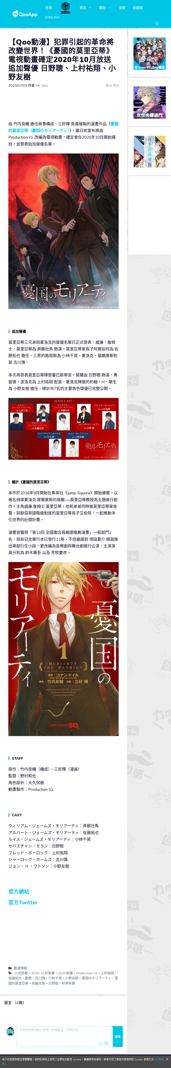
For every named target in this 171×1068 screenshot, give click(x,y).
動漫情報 (20, 968)
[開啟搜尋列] (157, 23)
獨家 (102, 8)
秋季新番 (68, 983)
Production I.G (86, 973)
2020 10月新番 (43, 973)
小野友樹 (71, 978)
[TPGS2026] (66, 7)
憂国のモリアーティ (96, 978)
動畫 (28, 978)
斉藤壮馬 (38, 983)
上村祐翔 (107, 973)
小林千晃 (55, 978)
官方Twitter (23, 902)
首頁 (48, 8)
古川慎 (40, 978)
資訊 (82, 8)
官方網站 (18, 891)
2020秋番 (65, 973)
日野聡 (53, 983)
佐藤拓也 (15, 978)
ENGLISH (52, 17)
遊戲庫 (138, 8)
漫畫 (122, 8)
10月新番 (21, 973)
